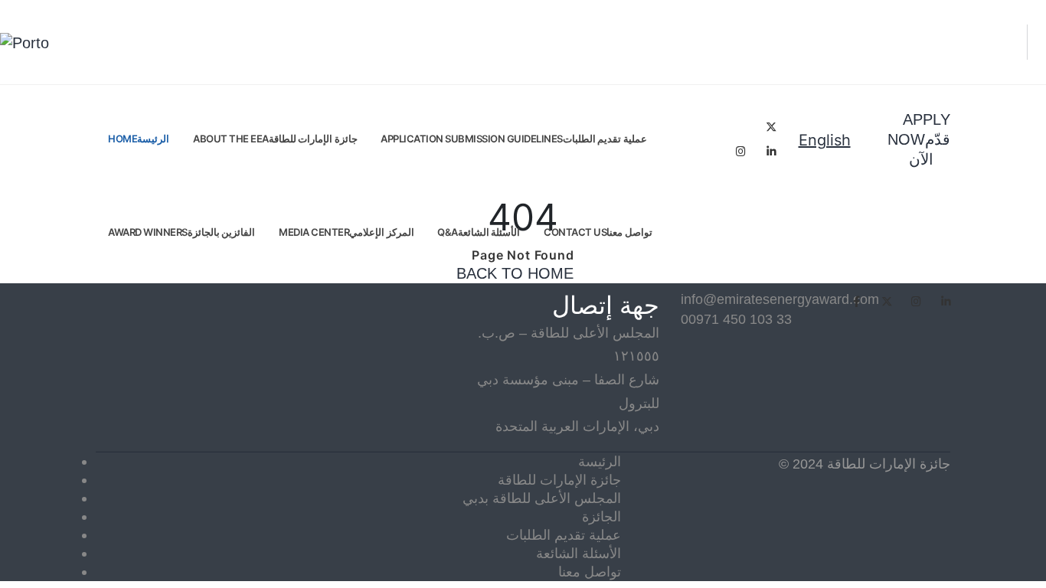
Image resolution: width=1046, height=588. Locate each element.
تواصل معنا (589, 572)
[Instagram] (740, 151)
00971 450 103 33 (736, 319)
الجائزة (601, 516)
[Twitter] (771, 126)
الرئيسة (599, 461)
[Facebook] (740, 126)
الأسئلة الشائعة (578, 553)
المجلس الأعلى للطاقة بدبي (542, 498)
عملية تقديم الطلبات (563, 535)
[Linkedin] (771, 151)
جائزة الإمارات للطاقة (559, 480)
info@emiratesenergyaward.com (743, 299)
